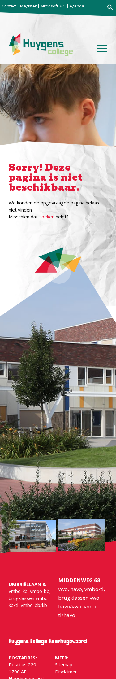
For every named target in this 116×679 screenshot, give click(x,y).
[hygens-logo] (41, 45)
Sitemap (63, 664)
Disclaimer (66, 671)
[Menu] (98, 51)
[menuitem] (9, 6)
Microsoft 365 (53, 6)
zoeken (46, 216)
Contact (9, 6)
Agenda (77, 6)
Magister (28, 6)
